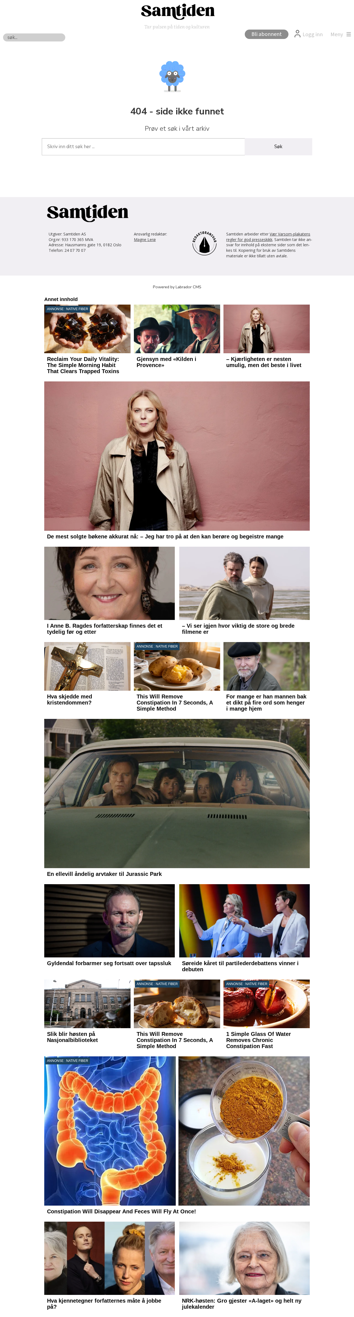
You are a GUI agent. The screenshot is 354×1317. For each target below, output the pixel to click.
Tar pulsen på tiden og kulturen (177, 26)
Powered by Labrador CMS (177, 287)
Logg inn (313, 34)
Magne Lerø (145, 239)
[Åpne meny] (339, 34)
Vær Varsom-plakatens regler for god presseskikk (268, 236)
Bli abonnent (266, 34)
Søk (278, 146)
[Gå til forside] (177, 11)
